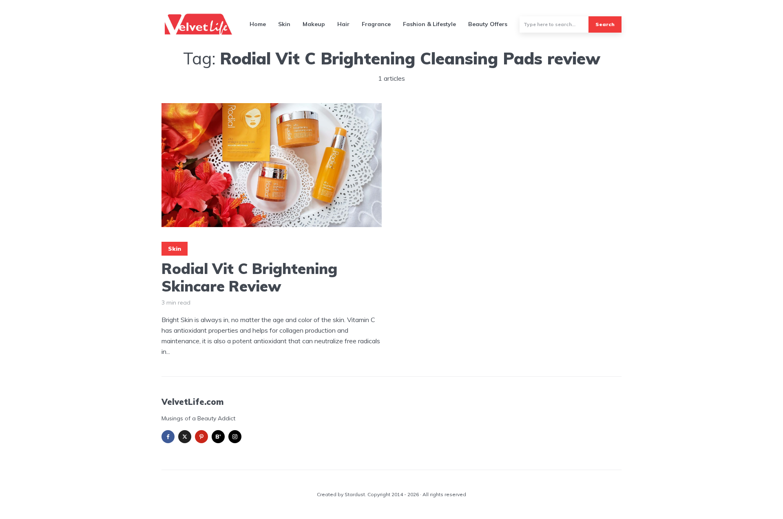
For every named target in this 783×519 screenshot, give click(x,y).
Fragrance (376, 24)
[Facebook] (168, 436)
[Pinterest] (201, 436)
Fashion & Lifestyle (429, 24)
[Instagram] (234, 436)
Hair (343, 24)
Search (605, 24)
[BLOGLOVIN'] (218, 436)
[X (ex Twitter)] (184, 436)
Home (258, 24)
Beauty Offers (487, 24)
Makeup (314, 24)
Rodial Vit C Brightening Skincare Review (249, 277)
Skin (284, 24)
